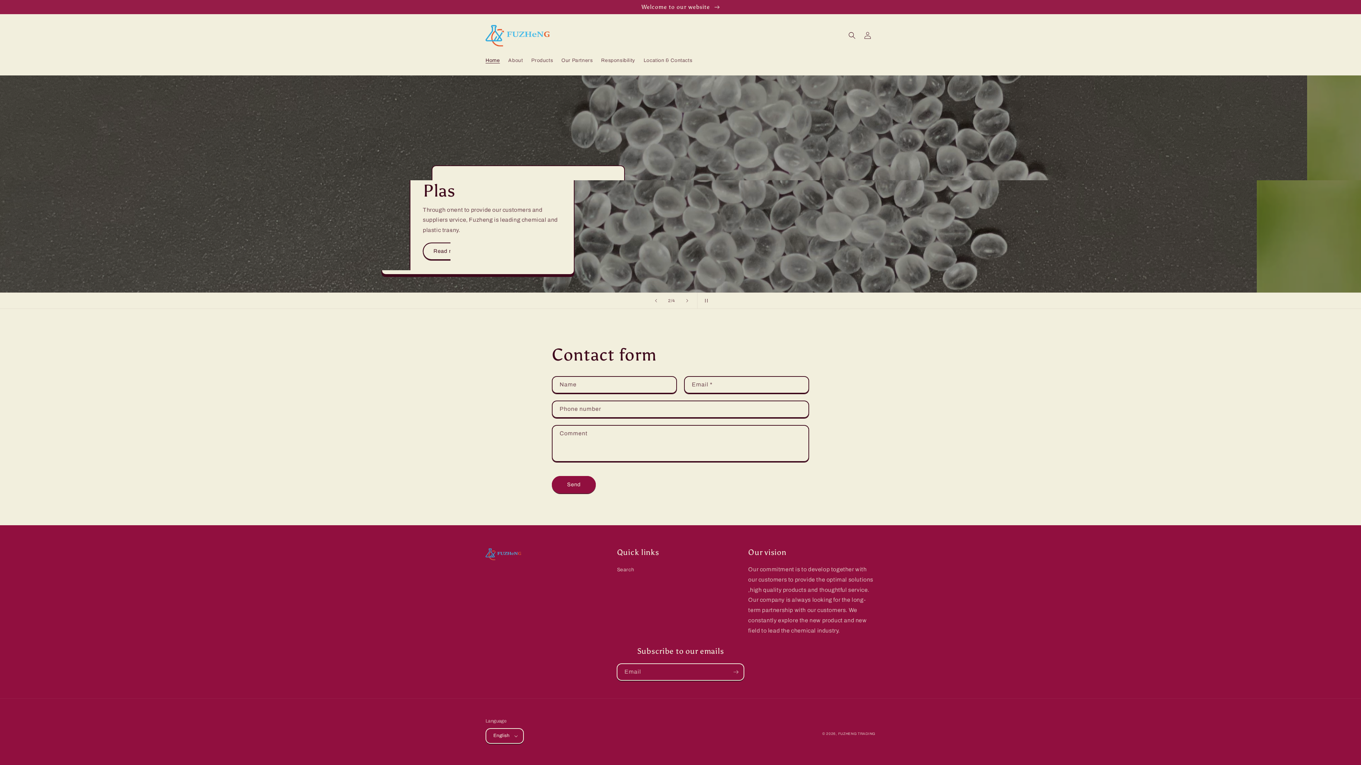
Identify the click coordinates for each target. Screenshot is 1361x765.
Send (574, 484)
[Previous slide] (656, 300)
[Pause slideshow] (705, 300)
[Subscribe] (736, 672)
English (501, 735)
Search (625, 569)
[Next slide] (687, 300)
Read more (524, 251)
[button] (852, 35)
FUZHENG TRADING (857, 734)
